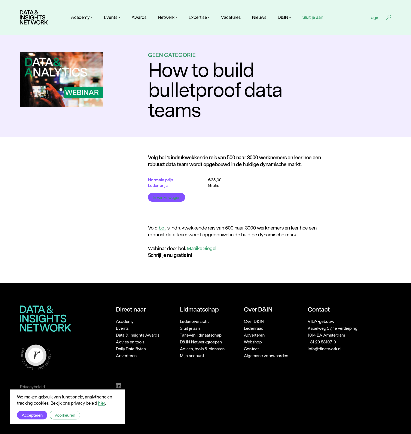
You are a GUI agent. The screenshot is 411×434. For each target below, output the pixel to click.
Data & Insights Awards (137, 335)
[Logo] (34, 17)
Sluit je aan (312, 17)
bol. (162, 228)
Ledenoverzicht (194, 321)
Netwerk (166, 17)
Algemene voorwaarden (266, 355)
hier (101, 403)
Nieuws (259, 17)
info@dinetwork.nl (324, 348)
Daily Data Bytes (131, 348)
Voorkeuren (64, 415)
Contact (251, 348)
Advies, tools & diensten (202, 348)
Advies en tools (130, 342)
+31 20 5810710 (322, 342)
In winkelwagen (166, 197)
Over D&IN (254, 321)
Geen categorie (172, 54)
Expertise (198, 17)
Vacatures (230, 17)
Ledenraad (254, 328)
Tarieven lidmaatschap (200, 335)
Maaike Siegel (201, 248)
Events (110, 17)
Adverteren (126, 355)
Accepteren (32, 415)
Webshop (253, 342)
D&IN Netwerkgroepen (201, 342)
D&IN (283, 17)
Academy (80, 17)
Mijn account (192, 355)
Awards (138, 17)
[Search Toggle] (388, 17)
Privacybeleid (32, 386)
